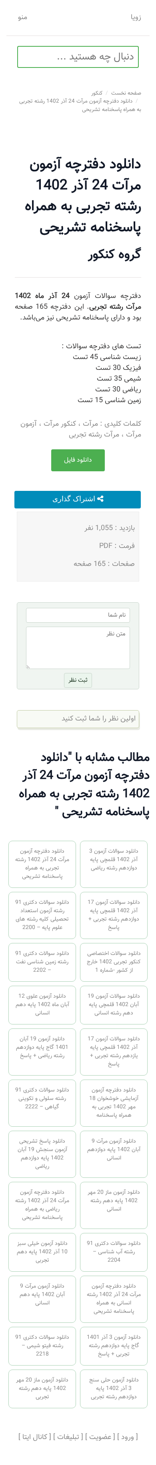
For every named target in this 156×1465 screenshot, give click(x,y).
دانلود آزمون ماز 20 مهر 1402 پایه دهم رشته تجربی (42, 1388)
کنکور (96, 93)
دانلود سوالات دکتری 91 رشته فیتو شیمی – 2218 (42, 1346)
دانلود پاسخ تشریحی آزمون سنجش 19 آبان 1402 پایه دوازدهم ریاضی (42, 1154)
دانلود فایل (78, 460)
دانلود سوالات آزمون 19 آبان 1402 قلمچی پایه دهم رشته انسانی (114, 1005)
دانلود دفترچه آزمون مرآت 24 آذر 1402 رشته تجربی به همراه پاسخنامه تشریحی (80, 105)
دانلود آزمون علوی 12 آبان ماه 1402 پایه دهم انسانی (42, 1005)
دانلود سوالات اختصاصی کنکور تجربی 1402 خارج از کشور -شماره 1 (114, 962)
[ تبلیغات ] (68, 1437)
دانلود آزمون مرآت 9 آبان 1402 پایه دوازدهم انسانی (113, 1150)
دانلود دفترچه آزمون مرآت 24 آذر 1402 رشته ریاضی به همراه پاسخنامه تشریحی (42, 1205)
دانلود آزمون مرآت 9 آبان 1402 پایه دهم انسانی (42, 1295)
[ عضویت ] (100, 1437)
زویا (136, 17)
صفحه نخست (126, 93)
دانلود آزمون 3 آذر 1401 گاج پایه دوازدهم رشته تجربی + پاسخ (114, 1346)
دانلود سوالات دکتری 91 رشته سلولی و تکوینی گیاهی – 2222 (42, 1099)
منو (22, 17)
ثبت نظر (78, 680)
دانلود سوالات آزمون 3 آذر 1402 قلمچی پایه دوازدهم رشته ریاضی (113, 860)
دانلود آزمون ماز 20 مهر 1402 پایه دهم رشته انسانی (114, 1201)
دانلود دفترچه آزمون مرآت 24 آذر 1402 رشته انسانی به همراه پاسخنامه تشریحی (114, 1299)
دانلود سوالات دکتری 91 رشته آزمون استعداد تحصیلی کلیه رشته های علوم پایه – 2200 (42, 915)
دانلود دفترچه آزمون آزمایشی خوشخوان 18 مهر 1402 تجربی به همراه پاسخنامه (113, 1103)
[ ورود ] (127, 1437)
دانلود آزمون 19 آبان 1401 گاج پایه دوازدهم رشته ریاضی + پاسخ (42, 1047)
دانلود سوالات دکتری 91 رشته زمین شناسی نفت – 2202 (42, 962)
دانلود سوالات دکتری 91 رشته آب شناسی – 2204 (114, 1252)
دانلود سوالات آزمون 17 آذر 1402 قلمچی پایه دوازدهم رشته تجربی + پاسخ (114, 915)
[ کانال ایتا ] (34, 1437)
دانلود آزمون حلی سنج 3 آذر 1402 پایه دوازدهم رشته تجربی (114, 1388)
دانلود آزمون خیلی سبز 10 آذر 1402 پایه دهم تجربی (42, 1252)
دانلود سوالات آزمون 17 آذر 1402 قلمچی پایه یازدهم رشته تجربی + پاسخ (114, 1052)
